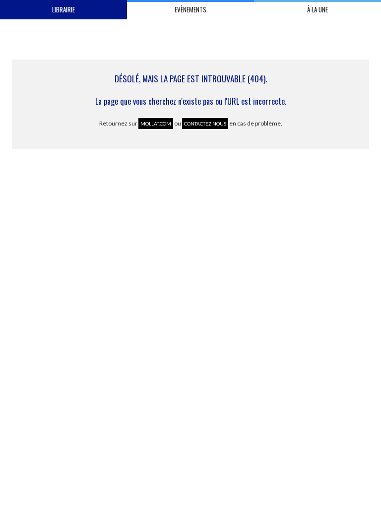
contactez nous (205, 124)
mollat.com (155, 124)
